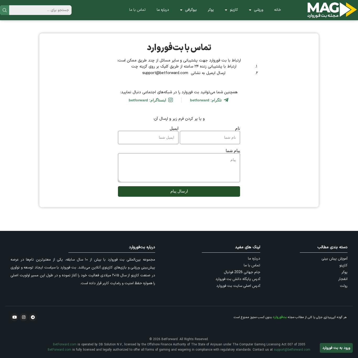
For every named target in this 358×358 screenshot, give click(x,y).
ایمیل (174, 128)
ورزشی (258, 10)
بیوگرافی (191, 10)
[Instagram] (24, 317)
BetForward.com (65, 344)
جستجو (4, 10)
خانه (277, 10)
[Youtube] (14, 317)
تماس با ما (137, 10)
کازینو (234, 10)
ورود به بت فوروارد (336, 348)
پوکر (211, 10)
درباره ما (163, 10)
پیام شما (233, 150)
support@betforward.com (292, 349)
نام (237, 128)
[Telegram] (33, 317)
